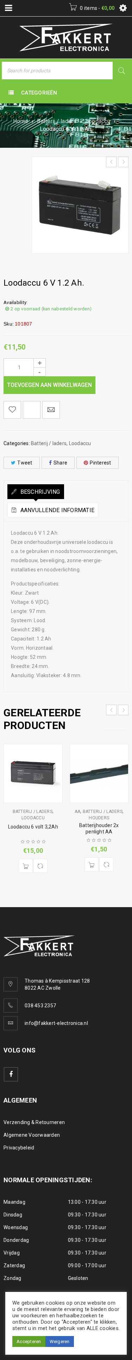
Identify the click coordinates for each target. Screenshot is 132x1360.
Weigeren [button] (60, 1341)
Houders (99, 817)
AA (78, 811)
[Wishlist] (12, 410)
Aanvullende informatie (56, 510)
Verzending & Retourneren (34, 1122)
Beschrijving (39, 491)
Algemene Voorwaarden (32, 1135)
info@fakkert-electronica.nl (56, 1023)
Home (20, 121)
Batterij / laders (56, 121)
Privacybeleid (19, 1147)
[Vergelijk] (40, 866)
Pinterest (100, 463)
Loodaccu (98, 121)
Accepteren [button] (29, 1341)
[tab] (35, 491)
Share (60, 463)
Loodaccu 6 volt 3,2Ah (33, 827)
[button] (26, 866)
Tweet (24, 463)
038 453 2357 (40, 1005)
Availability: (15, 302)
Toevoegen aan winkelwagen (49, 385)
